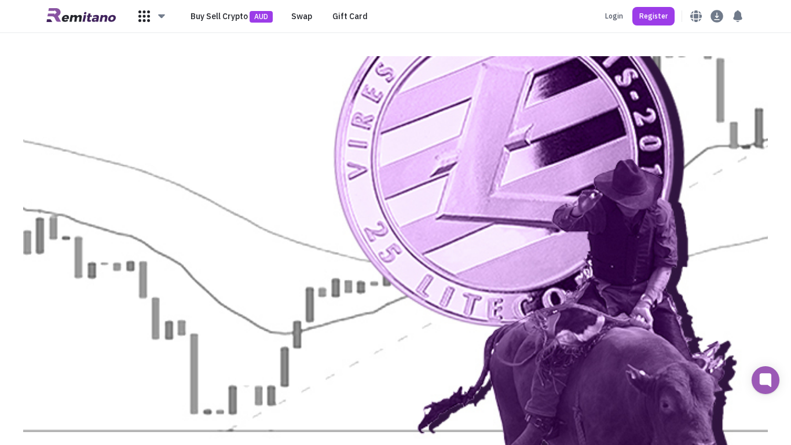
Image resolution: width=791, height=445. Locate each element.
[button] (152, 16)
